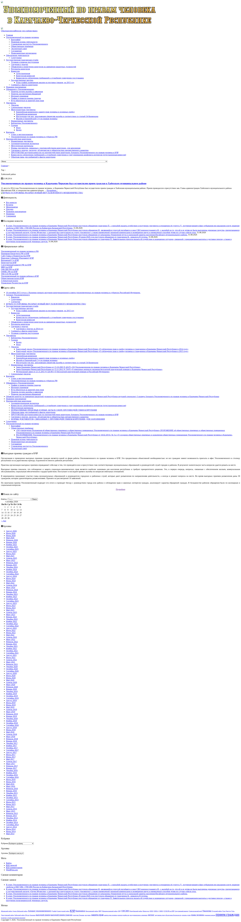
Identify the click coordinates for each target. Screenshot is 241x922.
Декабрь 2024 (12, 567)
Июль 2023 (10, 606)
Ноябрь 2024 (11, 569)
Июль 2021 (10, 657)
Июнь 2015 (11, 804)
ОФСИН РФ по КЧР (10, 269)
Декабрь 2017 (12, 743)
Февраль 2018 (12, 739)
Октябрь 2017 (12, 748)
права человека (197, 915)
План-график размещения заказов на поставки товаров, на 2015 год (45, 82)
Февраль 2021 (12, 664)
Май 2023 (10, 610)
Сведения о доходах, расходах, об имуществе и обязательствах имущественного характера (49, 150)
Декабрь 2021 (12, 646)
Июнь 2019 (11, 705)
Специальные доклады (21, 107)
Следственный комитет (181, 911)
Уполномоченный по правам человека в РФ (20, 251)
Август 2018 (11, 727)
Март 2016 (10, 786)
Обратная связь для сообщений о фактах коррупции (33, 157)
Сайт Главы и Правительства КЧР (15, 256)
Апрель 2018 (11, 734)
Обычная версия (8, 31)
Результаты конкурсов (20, 69)
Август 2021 (11, 655)
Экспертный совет (19, 49)
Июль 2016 (10, 779)
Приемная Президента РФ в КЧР (15, 253)
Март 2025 (10, 560)
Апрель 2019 (11, 709)
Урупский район (217, 911)
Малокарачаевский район (109, 911)
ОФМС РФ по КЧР (9, 272)
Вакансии (15, 297)
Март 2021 (10, 662)
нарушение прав (160, 915)
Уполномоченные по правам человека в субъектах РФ (34, 137)
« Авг (3, 521)
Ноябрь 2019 (11, 694)
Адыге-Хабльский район (20, 911)
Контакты (10, 132)
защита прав (97, 914)
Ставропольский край (195, 911)
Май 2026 (10, 538)
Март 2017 (10, 764)
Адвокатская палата (9, 281)
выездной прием (43, 915)
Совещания (11, 216)
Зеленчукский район (63, 911)
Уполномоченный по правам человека (22, 37)
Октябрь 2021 (12, 651)
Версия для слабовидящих (26, 31)
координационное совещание (138, 915)
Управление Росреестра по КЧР (14, 283)
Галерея (14, 125)
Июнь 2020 (11, 678)
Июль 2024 (10, 578)
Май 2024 (10, 583)
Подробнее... (52, 190)
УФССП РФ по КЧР (9, 274)
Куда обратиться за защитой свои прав (27, 101)
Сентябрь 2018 (12, 725)
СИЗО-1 (156, 911)
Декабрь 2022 (12, 619)
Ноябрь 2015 (11, 795)
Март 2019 (10, 712)
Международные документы (23, 110)
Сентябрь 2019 (12, 698)
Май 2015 (10, 807)
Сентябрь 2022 (12, 626)
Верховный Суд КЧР (10, 260)
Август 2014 (11, 827)
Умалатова (206, 911)
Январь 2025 (11, 565)
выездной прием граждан (61, 915)
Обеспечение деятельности (17, 55)
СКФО (161, 911)
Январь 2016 (11, 791)
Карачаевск (80, 911)
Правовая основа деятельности (24, 42)
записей (11, 865)
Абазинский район (6, 911)
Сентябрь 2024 (12, 574)
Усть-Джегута (226, 911)
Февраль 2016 (12, 788)
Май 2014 (10, 834)
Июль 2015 (10, 802)
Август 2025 (11, 551)
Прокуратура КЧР (8, 263)
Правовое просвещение (16, 87)
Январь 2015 (11, 816)
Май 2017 (10, 759)
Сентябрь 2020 (12, 671)
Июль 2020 (10, 676)
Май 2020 (10, 680)
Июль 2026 (10, 533)
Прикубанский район (135, 911)
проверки (4, 917)
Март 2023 (10, 615)
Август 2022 (11, 628)
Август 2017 (11, 752)
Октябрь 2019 (12, 696)
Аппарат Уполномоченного (18, 295)
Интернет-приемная (19, 96)
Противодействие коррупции (18, 139)
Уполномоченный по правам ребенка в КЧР (20, 276)
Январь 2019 (11, 716)
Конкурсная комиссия (25, 76)
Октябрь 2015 (12, 798)
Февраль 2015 (12, 813)
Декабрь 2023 (12, 594)
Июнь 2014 (11, 831)
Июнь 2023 (11, 608)
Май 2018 (10, 732)
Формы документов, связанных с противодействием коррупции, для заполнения (45, 148)
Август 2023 (11, 603)
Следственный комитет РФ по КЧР (16, 265)
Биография (15, 40)
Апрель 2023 (11, 612)
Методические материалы (22, 146)
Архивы (4, 853)
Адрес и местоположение (22, 134)
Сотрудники (16, 58)
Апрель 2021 (11, 660)
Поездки (9, 209)
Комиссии (15, 71)
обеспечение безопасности (173, 915)
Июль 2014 (10, 829)
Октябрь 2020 (12, 669)
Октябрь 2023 (12, 599)
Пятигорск (146, 911)
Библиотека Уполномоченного (24, 123)
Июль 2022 (10, 630)
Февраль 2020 (12, 687)
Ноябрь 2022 (11, 621)
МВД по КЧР (6, 267)
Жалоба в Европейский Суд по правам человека (36, 119)
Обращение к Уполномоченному (20, 89)
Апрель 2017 (11, 761)
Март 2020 (10, 685)
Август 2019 (11, 700)
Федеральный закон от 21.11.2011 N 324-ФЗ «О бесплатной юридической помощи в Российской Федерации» (63, 372)
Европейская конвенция (26, 114)
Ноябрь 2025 (11, 545)
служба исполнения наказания (16, 917)
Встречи (9, 205)
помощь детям (186, 915)
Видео (18, 130)
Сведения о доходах (19, 64)
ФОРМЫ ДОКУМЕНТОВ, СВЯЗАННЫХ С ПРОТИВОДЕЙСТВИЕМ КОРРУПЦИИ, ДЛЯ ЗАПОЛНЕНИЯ (58, 419)
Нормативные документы (22, 121)
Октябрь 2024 (12, 572)
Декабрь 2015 (12, 793)
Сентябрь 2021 (12, 653)
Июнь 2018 (11, 730)
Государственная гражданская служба (22, 60)
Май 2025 (10, 556)
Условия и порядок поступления (25, 62)
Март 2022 (10, 639)
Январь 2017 (11, 768)
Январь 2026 (11, 542)
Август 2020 (11, 673)
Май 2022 (10, 635)
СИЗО (151, 911)
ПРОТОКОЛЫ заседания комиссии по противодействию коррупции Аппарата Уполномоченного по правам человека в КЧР (64, 152)
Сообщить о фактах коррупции (24, 85)
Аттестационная (23, 73)
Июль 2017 (10, 755)
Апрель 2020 (11, 682)
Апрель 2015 (11, 809)
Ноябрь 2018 (11, 721)
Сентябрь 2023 (12, 601)
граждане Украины (78, 915)
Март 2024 (10, 587)
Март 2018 (10, 737)
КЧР (72, 910)
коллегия (120, 915)
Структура (15, 302)
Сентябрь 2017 (12, 750)
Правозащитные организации (24, 53)
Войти (9, 863)
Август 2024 (11, 576)
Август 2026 (11, 531)
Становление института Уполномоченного (29, 44)
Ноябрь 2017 (11, 746)
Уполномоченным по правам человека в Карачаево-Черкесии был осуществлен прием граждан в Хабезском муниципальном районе (73, 183)
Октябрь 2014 (12, 822)
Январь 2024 (11, 592)
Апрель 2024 (11, 585)
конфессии (126, 915)
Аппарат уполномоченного (39, 911)
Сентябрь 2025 (12, 549)
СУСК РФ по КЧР (169, 911)
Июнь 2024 (11, 581)
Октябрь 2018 (12, 723)
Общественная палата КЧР (12, 278)
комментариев (14, 868)
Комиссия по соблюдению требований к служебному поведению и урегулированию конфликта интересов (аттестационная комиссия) (68, 155)
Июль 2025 (10, 554)
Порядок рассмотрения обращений (26, 94)
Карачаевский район (92, 911)
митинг (151, 915)
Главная (9, 35)
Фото (18, 128)
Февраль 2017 (12, 766)
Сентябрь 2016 (12, 777)
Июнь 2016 (11, 782)
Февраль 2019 (12, 714)
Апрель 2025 (11, 558)
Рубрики (4, 843)
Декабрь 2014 (12, 818)
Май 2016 (10, 784)
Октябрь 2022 (12, 624)
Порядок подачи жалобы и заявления (27, 91)
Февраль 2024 (12, 590)
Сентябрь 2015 (12, 800)
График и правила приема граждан (26, 98)
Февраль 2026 (12, 540)
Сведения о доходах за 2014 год (29, 329)
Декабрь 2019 (12, 691)
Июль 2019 (10, 703)
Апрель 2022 (11, 637)
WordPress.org (12, 870)
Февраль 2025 (12, 563)
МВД (100, 911)
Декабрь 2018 (12, 718)
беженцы (32, 915)
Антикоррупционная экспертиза (25, 143)
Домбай (54, 911)
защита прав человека (110, 915)
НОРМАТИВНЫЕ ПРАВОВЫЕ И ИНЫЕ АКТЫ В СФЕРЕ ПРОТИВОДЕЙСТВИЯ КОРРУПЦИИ (54, 410)
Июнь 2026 (11, 535)
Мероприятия (12, 207)
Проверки (10, 214)
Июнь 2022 (11, 633)
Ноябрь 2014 (11, 820)
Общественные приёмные (22, 46)
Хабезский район (19, 915)
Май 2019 (10, 707)
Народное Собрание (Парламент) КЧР (17, 258)
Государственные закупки (22, 80)
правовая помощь (210, 915)
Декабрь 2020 (12, 666)
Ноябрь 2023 (11, 596)
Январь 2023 (11, 617)
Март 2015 (10, 811)
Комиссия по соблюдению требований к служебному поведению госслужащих (50, 78)
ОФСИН (125, 911)
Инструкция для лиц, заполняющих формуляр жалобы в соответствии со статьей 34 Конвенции (57, 116)
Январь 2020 (11, 689)
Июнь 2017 (11, 757)
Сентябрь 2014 (12, 825)
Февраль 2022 (12, 642)
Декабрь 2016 (12, 770)
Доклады (15, 105)
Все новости (11, 202)
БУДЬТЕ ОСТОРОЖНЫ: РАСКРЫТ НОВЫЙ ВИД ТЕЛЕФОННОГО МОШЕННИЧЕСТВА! (46, 304)
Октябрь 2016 (12, 775)
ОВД (119, 911)
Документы (11, 103)
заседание (88, 915)
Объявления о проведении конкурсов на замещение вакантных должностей (43, 67)
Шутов (27, 915)
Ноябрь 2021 (11, 648)
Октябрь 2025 (12, 547)
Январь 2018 (11, 741)
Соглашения (16, 51)
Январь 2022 (11, 644)
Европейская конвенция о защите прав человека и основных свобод (45, 112)
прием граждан (227, 914)
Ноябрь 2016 (11, 773)
